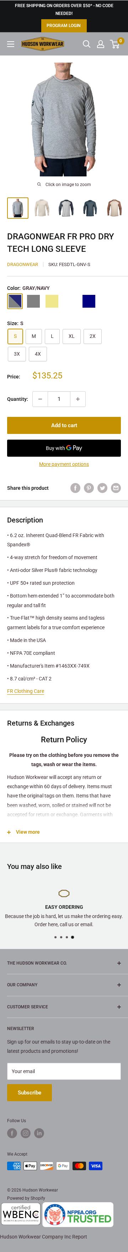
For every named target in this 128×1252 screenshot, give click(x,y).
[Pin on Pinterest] (89, 488)
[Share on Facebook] (75, 488)
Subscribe (29, 1092)
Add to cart (64, 425)
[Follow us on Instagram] (26, 1133)
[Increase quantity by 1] (77, 399)
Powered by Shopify (26, 1198)
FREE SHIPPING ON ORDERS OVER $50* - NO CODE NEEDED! (64, 9)
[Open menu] (10, 44)
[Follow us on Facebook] (12, 1133)
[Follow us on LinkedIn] (39, 1133)
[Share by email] (116, 488)
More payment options (64, 464)
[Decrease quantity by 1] (40, 399)
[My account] (100, 44)
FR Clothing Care (25, 691)
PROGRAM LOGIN (63, 25)
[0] (115, 44)
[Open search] (87, 44)
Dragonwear (22, 264)
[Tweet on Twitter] (102, 488)
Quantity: (17, 399)
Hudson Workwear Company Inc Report (43, 1237)
